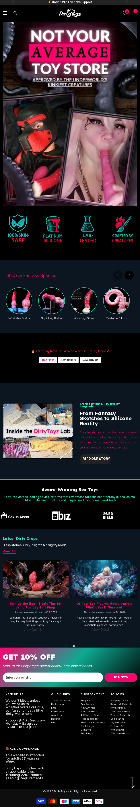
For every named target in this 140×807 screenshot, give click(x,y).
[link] (25, 515)
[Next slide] (129, 275)
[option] (70, 114)
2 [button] (74, 646)
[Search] (15, 13)
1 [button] (66, 646)
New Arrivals (90, 360)
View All (9, 551)
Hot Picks (48, 360)
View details (33, 629)
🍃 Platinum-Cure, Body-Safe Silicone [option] (70, 2)
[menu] (5, 13)
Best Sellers (68, 360)
